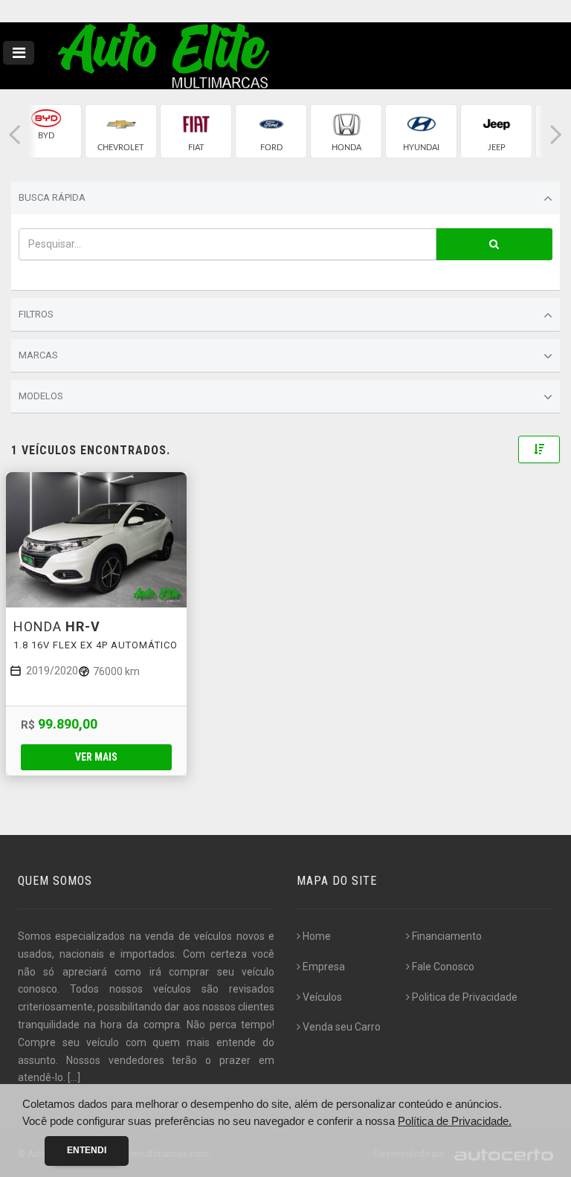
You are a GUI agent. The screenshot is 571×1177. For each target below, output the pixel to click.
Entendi (86, 1150)
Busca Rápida (52, 197)
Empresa (324, 967)
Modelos (41, 396)
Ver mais (96, 757)
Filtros (36, 314)
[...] (74, 1077)
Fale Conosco (443, 967)
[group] (46, 131)
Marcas (38, 355)
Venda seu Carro (342, 1027)
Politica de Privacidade (464, 997)
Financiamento (447, 936)
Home (317, 936)
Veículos (322, 997)
